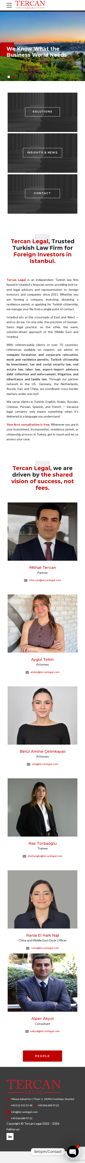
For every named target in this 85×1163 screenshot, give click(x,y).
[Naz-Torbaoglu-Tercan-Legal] (42, 807)
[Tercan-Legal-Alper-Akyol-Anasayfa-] (42, 982)
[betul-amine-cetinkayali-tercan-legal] (42, 715)
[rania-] (42, 899)
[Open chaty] (73, 1152)
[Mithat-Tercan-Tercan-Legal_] (42, 531)
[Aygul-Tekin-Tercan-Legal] (42, 623)
